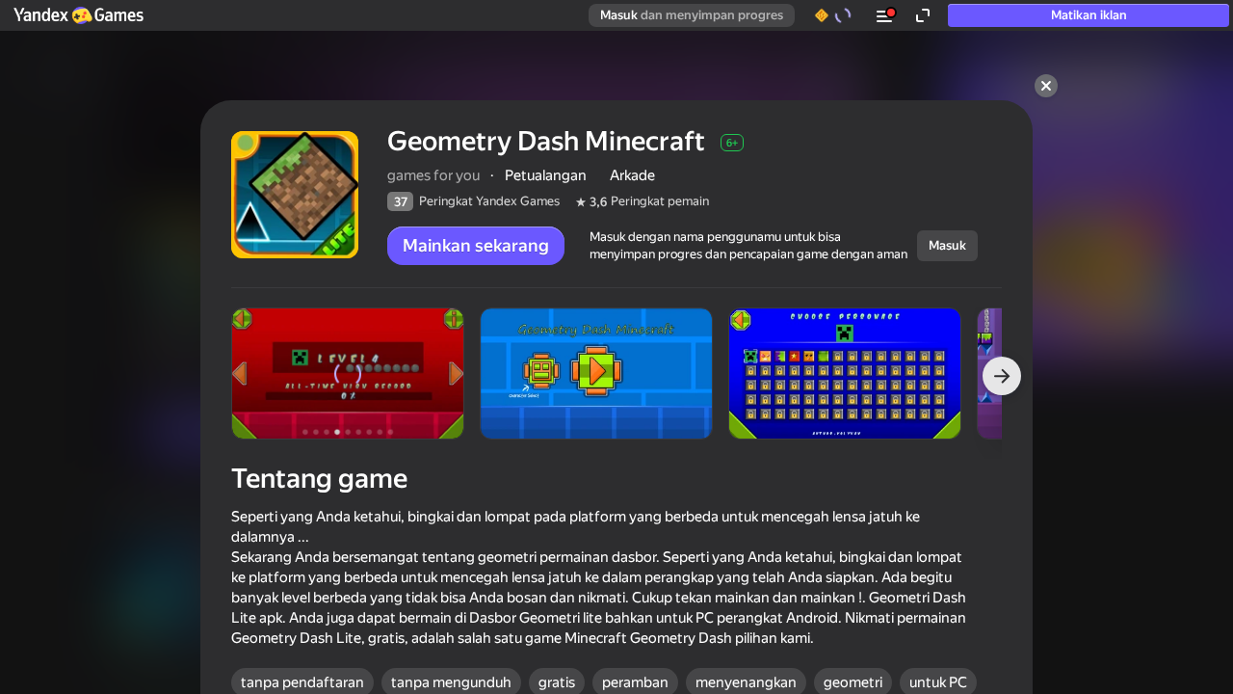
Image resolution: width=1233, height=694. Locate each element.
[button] (77, 15)
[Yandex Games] (77, 15)
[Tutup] (1046, 85)
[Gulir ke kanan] (1002, 376)
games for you (433, 175)
